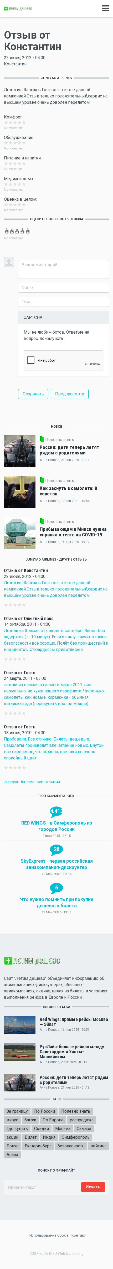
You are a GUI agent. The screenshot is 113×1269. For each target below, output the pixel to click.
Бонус (12, 1145)
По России (44, 1111)
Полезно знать (75, 1111)
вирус (12, 1119)
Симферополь (76, 1137)
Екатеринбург (38, 1145)
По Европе (53, 1119)
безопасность (71, 1145)
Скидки (41, 1128)
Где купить (17, 1128)
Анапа (12, 1154)
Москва (62, 1128)
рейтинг (98, 1145)
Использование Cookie (49, 1235)
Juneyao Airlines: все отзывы (32, 781)
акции (12, 1137)
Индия (49, 1137)
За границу (17, 1111)
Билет (31, 1137)
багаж (30, 1119)
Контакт (78, 1235)
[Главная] (18, 8)
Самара (84, 1128)
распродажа (82, 1119)
